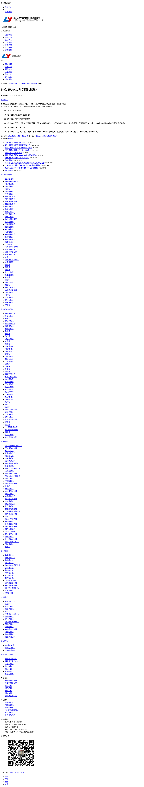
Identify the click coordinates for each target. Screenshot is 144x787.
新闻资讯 (25, 84)
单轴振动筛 (9, 359)
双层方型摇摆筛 (11, 201)
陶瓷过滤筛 (9, 212)
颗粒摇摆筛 (9, 229)
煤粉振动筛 (9, 417)
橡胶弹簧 (8, 666)
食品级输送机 (10, 496)
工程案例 (8, 42)
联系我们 (8, 12)
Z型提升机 (9, 593)
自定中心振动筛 (11, 409)
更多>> (10, 138)
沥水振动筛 (9, 292)
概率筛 (7, 344)
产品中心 (8, 37)
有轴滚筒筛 (9, 382)
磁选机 (7, 364)
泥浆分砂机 (9, 321)
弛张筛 (7, 367)
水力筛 (7, 341)
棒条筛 (7, 422)
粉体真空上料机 (11, 514)
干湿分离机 (9, 664)
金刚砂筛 (8, 244)
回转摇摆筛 (9, 191)
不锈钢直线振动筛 (12, 181)
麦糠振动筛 (9, 297)
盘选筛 (7, 334)
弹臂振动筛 (9, 356)
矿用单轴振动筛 (11, 420)
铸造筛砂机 (9, 326)
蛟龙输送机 (9, 506)
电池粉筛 (8, 351)
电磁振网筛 (9, 399)
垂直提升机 (9, 555)
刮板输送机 (9, 544)
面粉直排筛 (9, 217)
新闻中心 (8, 40)
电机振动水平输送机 (12, 476)
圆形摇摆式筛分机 (12, 260)
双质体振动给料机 (12, 622)
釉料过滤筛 (9, 209)
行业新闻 (34, 84)
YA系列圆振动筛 (11, 427)
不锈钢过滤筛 (10, 214)
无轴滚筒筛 (9, 384)
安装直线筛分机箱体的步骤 (18, 136)
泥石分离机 (9, 339)
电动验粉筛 (9, 186)
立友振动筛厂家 (14, 84)
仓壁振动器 (9, 671)
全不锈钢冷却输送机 (12, 511)
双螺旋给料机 (10, 601)
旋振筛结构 (9, 160)
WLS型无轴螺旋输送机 (13, 446)
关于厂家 (8, 7)
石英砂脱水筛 (10, 374)
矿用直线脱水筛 (11, 377)
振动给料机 (9, 634)
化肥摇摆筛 (9, 227)
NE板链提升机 (10, 580)
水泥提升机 (9, 573)
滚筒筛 (7, 425)
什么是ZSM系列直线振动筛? (46, 136)
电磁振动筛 (9, 349)
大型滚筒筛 (9, 361)
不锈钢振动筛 (10, 249)
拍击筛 (7, 270)
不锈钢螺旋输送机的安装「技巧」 (17, 150)
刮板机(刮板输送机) (12, 468)
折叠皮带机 (9, 494)
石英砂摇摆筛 (10, 234)
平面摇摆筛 (9, 194)
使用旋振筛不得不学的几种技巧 (17, 158)
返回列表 (4, 100)
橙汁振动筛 (9, 170)
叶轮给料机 (9, 627)
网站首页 (8, 35)
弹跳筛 (7, 354)
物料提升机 (9, 560)
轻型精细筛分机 (7, 175)
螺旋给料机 (9, 606)
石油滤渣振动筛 (11, 290)
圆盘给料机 (9, 617)
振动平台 (8, 669)
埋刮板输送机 (10, 453)
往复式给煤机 (10, 637)
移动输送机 (9, 521)
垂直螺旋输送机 (11, 509)
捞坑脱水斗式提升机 (12, 565)
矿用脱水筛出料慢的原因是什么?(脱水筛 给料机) (23, 165)
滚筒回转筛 (9, 379)
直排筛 (7, 277)
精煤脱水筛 (9, 387)
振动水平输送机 (11, 519)
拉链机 (7, 486)
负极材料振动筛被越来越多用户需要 (18, 148)
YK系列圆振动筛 (11, 430)
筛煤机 (7, 407)
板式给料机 (9, 619)
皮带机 (7, 516)
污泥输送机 (9, 471)
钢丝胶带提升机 (11, 583)
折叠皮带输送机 (11, 524)
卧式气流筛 (9, 272)
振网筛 (7, 372)
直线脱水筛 (9, 389)
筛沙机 (7, 404)
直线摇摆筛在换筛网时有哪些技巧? (18, 145)
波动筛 (7, 369)
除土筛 (7, 331)
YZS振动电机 (10, 648)
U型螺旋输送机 (10, 532)
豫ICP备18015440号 (17, 772)
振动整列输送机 (11, 484)
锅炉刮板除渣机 (11, 473)
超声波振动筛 (10, 287)
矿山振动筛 (9, 414)
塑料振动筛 (9, 207)
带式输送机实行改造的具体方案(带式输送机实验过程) (25, 163)
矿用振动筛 (9, 394)
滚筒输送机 (9, 458)
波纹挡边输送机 (11, 539)
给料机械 (4, 597)
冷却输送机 (9, 501)
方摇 (6, 257)
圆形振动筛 (9, 303)
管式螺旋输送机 (11, 534)
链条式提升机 (10, 558)
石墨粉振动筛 (10, 204)
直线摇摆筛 (9, 237)
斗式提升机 (9, 590)
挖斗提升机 (9, 563)
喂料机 (7, 612)
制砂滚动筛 (9, 329)
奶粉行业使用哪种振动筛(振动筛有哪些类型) (21, 168)
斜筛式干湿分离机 (12, 661)
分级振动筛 (9, 316)
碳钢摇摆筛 (9, 232)
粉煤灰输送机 (10, 504)
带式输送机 (9, 466)
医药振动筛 (9, 179)
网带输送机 (9, 456)
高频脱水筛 (9, 392)
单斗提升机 (9, 570)
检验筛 (7, 265)
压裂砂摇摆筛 (10, 224)
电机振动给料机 (11, 629)
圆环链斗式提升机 (12, 588)
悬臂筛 (7, 402)
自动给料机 (9, 609)
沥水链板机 (9, 478)
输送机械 (4, 441)
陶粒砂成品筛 (10, 324)
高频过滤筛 (9, 282)
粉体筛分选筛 (10, 313)
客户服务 (8, 48)
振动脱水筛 (9, 435)
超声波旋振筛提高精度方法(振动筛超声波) (20, 155)
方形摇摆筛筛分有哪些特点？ (16, 143)
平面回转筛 (9, 275)
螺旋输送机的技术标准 (13, 153)
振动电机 (4, 641)
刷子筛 (7, 267)
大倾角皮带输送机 (12, 542)
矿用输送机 (9, 481)
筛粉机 (7, 280)
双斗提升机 (9, 575)
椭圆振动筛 (9, 397)
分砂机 (7, 319)
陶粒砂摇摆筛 (10, 199)
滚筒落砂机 (9, 346)
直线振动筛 (9, 300)
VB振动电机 (9, 645)
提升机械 (4, 551)
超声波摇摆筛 (10, 196)
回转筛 (7, 295)
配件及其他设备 (7, 654)
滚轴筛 (7, 189)
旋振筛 (7, 305)
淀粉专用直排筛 (11, 219)
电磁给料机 (9, 632)
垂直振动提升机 (11, 585)
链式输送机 (9, 451)
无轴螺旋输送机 (11, 448)
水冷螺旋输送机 (11, 491)
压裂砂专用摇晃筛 (12, 247)
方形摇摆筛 (9, 262)
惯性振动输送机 (11, 526)
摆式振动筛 (9, 242)
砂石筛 (7, 336)
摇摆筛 (7, 285)
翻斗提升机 (9, 578)
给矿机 (7, 604)
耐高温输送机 (10, 529)
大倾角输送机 (10, 461)
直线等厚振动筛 (11, 437)
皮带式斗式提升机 (12, 614)
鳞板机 (7, 547)
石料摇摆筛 (9, 222)
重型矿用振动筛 (7, 309)
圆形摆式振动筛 (11, 252)
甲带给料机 (9, 624)
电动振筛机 (9, 184)
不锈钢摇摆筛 (10, 239)
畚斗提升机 (9, 568)
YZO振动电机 (10, 650)
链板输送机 (9, 537)
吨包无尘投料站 (11, 659)
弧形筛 (7, 432)
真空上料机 (9, 674)
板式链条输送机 (11, 499)
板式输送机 (9, 489)
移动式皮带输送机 (12, 463)
